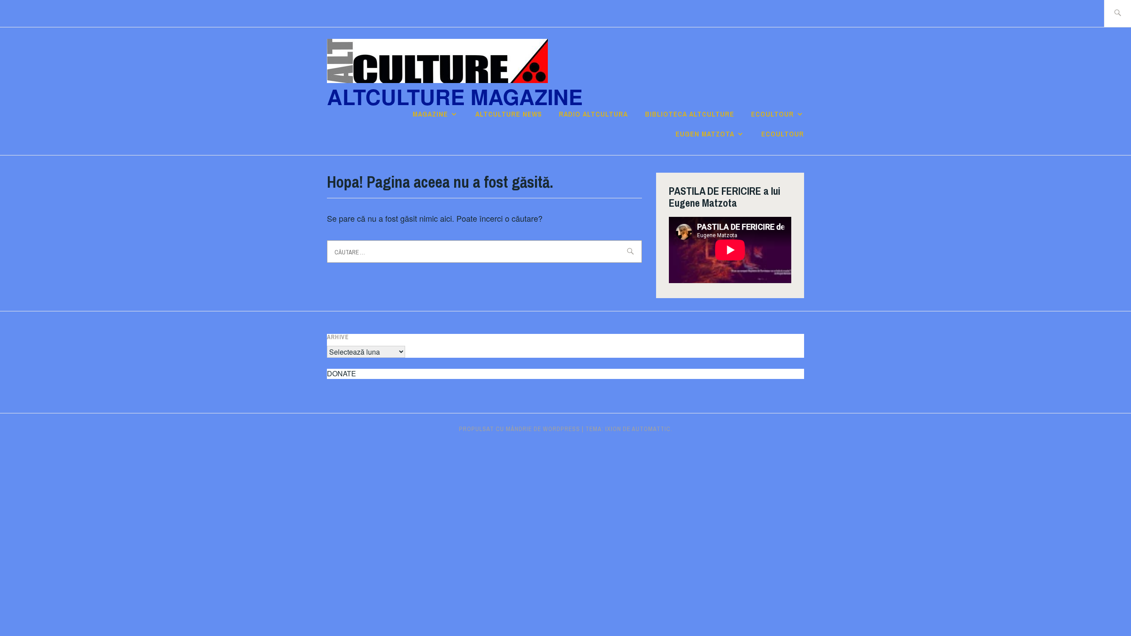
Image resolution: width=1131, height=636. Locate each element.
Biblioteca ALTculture (689, 114)
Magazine (430, 114)
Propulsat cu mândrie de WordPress (519, 429)
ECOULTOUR (772, 114)
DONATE (341, 373)
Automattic (651, 429)
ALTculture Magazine (455, 96)
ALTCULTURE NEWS (508, 114)
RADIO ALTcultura (593, 114)
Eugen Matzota (705, 134)
